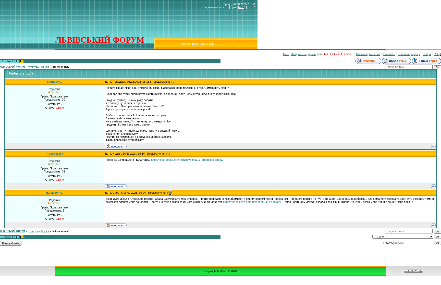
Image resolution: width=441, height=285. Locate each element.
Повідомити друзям (303, 54)
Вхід (211, 43)
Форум (185, 43)
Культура (33, 67)
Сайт (286, 54)
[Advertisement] (94, 12)
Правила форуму (409, 54)
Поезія (45, 67)
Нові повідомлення (368, 54)
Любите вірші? (60, 67)
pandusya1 (54, 81)
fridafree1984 (54, 153)
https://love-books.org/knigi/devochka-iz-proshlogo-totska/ (187, 159)
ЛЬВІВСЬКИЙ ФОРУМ (12, 67)
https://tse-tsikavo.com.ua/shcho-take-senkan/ (252, 201)
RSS (250, 7)
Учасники (389, 54)
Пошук (427, 54)
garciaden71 (54, 192)
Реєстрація (199, 43)
